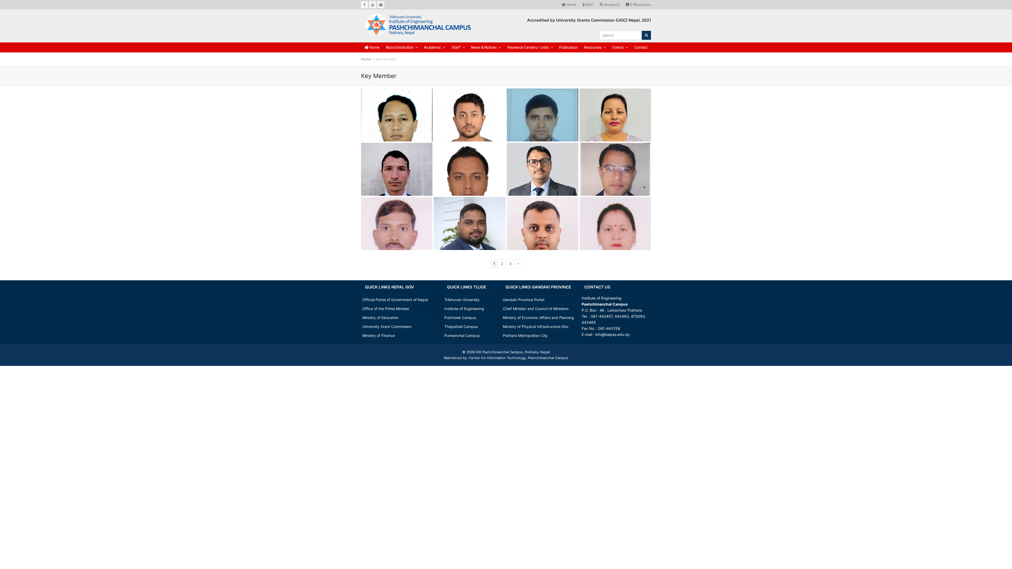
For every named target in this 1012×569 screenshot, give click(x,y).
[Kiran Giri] (469, 128)
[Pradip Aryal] (469, 239)
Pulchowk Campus (460, 317)
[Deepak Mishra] (542, 124)
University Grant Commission (387, 326)
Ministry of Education (380, 317)
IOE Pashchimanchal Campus (499, 352)
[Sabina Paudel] (615, 124)
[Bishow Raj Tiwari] (615, 186)
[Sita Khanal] (615, 238)
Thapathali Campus (461, 326)
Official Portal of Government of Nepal (395, 299)
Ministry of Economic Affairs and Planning (538, 317)
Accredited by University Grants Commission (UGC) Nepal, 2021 (589, 20)
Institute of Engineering (464, 308)
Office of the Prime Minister (385, 308)
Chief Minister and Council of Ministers (535, 308)
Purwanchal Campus (462, 335)
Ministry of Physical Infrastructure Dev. (536, 326)
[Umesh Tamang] (396, 129)
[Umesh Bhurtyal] (542, 244)
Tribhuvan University (462, 299)
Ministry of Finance (378, 335)
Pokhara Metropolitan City (525, 335)
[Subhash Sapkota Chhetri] (469, 184)
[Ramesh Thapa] (396, 178)
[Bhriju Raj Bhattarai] (396, 238)
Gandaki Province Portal (523, 299)
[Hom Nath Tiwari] (542, 181)
